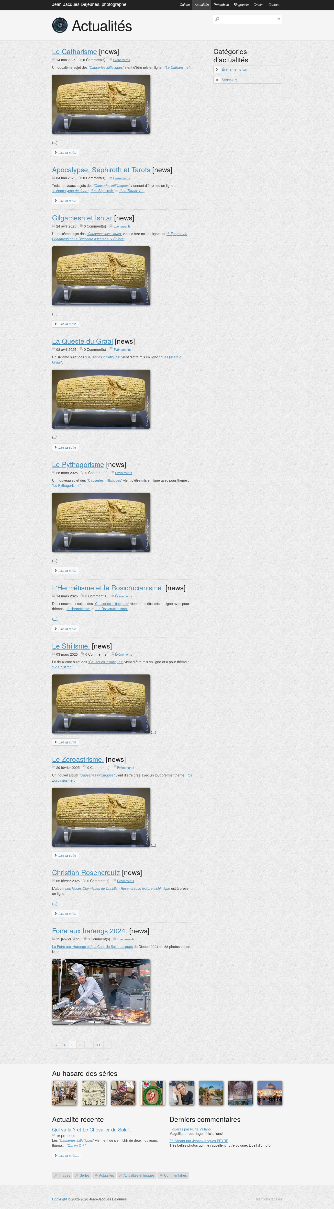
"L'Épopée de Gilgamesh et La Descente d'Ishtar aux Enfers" (119, 236)
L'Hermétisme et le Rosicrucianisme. (108, 587)
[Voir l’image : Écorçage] (123, 1103)
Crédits (259, 5)
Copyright (59, 1199)
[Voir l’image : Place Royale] (269, 1103)
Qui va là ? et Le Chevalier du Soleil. (91, 1129)
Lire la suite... (68, 1155)
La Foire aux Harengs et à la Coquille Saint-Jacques (92, 946)
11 (98, 1044)
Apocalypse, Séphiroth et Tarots (101, 169)
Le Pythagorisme (78, 464)
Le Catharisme (74, 51)
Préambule (221, 5)
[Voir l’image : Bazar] (64, 1103)
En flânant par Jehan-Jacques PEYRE (198, 1140)
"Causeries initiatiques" (103, 356)
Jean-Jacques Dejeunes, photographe (89, 4)
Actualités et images (139, 1175)
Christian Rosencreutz (86, 872)
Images (64, 1175)
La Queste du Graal (82, 341)
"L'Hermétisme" (78, 608)
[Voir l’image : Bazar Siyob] (181, 1103)
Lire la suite (67, 152)
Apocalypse (70, 190)
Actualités (202, 5)
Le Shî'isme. (71, 645)
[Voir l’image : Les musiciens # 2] (211, 1103)
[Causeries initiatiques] (101, 132)
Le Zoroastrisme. (78, 759)
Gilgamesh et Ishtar (82, 217)
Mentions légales (269, 1199)
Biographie (241, 5)
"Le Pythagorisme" (66, 485)
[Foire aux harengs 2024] (101, 1023)
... (89, 1044)
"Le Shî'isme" (62, 666)
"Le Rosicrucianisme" (111, 608)
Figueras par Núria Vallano (190, 1129)
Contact (273, 5)
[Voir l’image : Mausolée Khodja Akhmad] (240, 1103)
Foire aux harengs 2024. (89, 930)
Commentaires (175, 1175)
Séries (229, 79)
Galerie (185, 5)
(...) (54, 618)
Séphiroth (102, 190)
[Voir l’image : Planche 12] (93, 1103)
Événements (121, 60)
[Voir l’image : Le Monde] (152, 1103)
